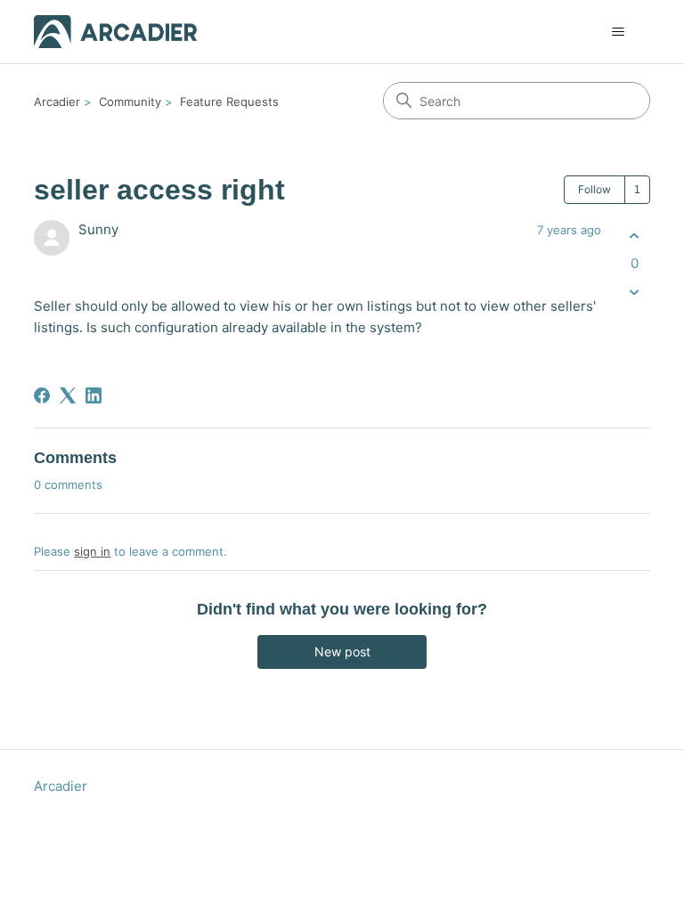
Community (130, 101)
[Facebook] (42, 395)
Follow (594, 189)
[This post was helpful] (634, 235)
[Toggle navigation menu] (618, 32)
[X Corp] (68, 395)
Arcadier (57, 101)
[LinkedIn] (94, 395)
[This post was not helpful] (634, 292)
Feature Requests (229, 101)
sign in (92, 551)
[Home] (115, 31)
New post (342, 651)
